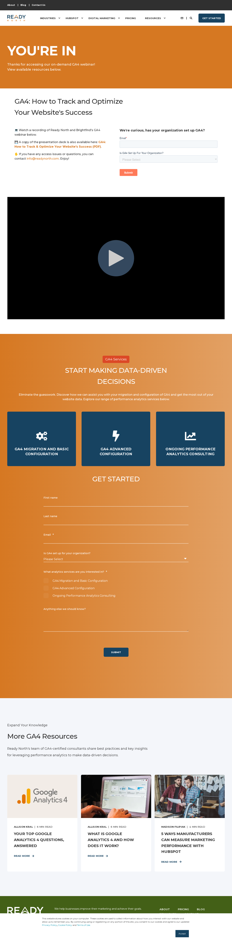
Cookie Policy (65, 925)
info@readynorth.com (43, 158)
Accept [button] (182, 933)
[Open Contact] (182, 18)
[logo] (25, 913)
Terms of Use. (84, 925)
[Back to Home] (16, 18)
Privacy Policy (49, 925)
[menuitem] (11, 5)
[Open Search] (191, 17)
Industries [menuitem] (48, 18)
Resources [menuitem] (153, 18)
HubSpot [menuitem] (72, 18)
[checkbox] (116, 588)
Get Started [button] (211, 18)
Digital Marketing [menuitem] (101, 18)
